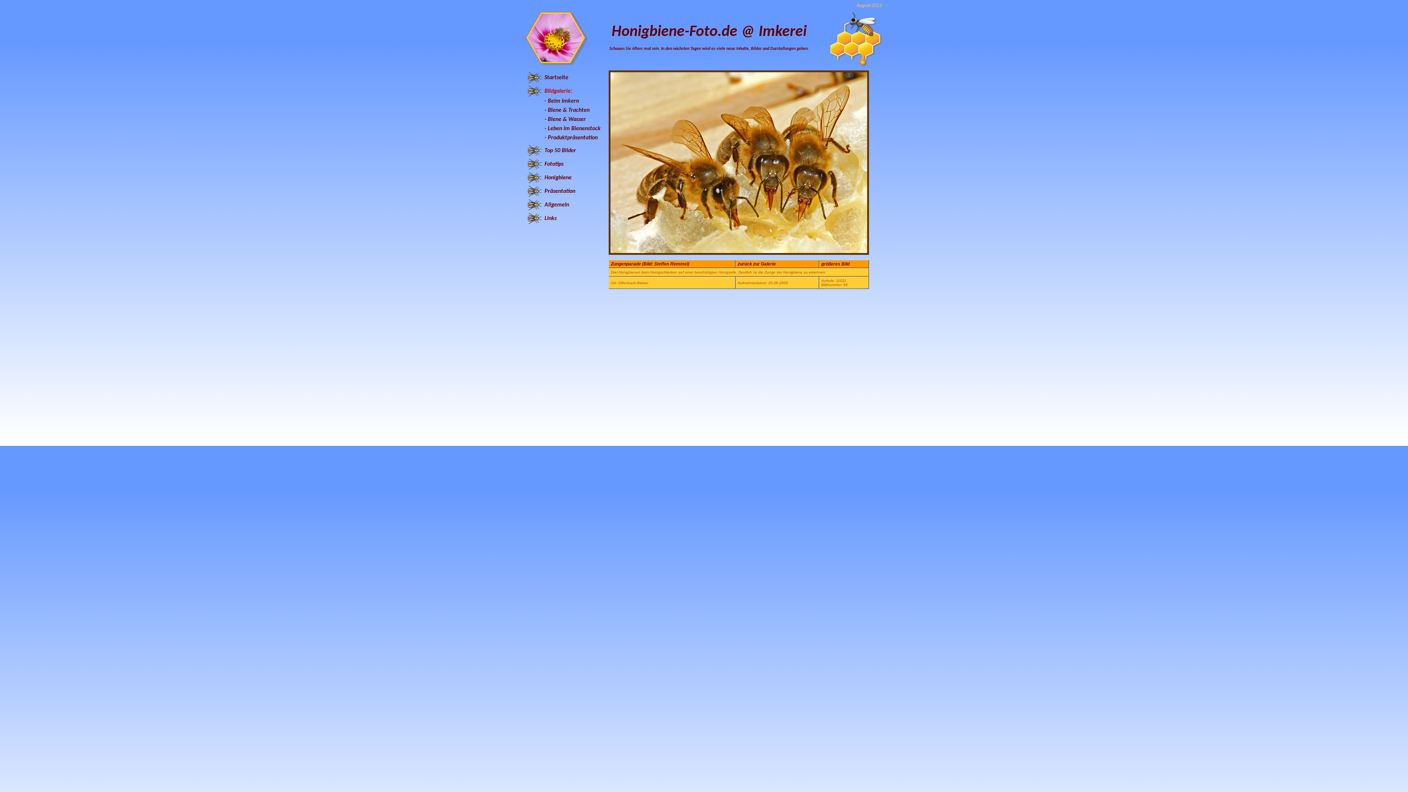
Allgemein (556, 205)
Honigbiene (558, 178)
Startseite (556, 78)
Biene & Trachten (569, 110)
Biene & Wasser (567, 119)
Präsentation (559, 191)
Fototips (554, 164)
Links (550, 218)
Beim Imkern (563, 101)
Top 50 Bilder (560, 151)
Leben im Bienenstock (574, 129)
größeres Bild (835, 264)
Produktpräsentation (573, 138)
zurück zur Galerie (757, 264)
